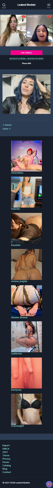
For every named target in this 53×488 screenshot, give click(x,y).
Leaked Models (27, 4)
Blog (4, 468)
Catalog (6, 465)
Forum (5, 462)
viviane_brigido (19, 281)
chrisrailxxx (17, 172)
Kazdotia (15, 245)
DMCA (5, 448)
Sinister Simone (19, 317)
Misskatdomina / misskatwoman (26, 58)
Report (6, 445)
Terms (5, 455)
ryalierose (16, 353)
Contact (6, 472)
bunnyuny (16, 389)
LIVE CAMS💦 (26, 53)
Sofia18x (15, 209)
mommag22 (17, 426)
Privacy (6, 458)
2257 (5, 452)
